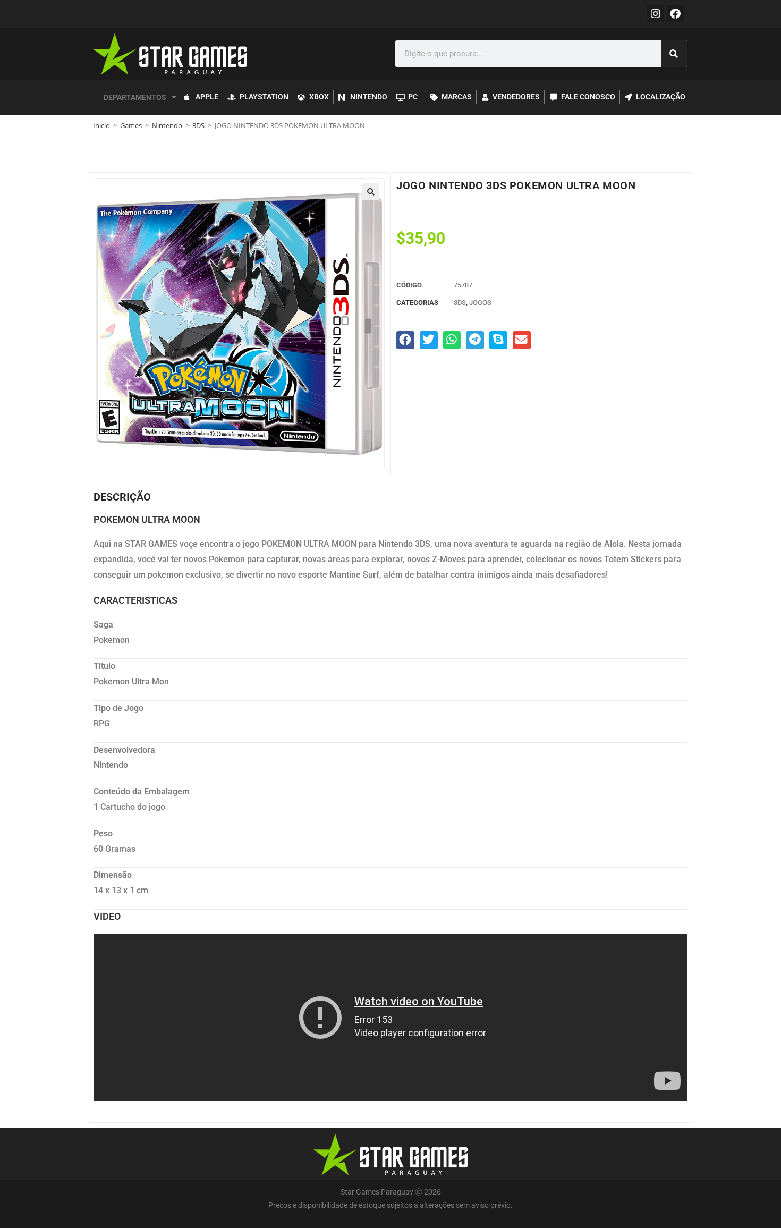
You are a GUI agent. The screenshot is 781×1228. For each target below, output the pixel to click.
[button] (370, 191)
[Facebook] (675, 13)
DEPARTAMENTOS (135, 97)
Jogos (480, 303)
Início (101, 125)
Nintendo (167, 125)
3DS (198, 125)
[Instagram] (655, 13)
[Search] (674, 53)
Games (131, 125)
